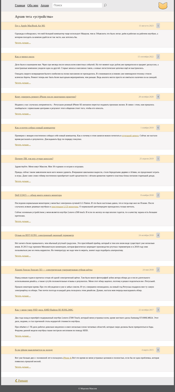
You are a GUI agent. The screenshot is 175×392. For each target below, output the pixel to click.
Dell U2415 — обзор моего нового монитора (38, 195)
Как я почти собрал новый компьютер (35, 127)
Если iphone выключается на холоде (34, 350)
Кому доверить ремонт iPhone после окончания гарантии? (45, 96)
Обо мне (32, 5)
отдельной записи (130, 135)
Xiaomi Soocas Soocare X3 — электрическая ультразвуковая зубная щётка (53, 269)
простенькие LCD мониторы (64, 206)
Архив (45, 5)
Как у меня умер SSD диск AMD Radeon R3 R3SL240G (44, 309)
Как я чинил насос (24, 56)
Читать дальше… (23, 43)
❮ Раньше (21, 380)
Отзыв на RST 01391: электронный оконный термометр (44, 235)
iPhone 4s (67, 358)
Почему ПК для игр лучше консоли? (34, 158)
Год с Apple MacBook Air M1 (30, 25)
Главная (20, 5)
